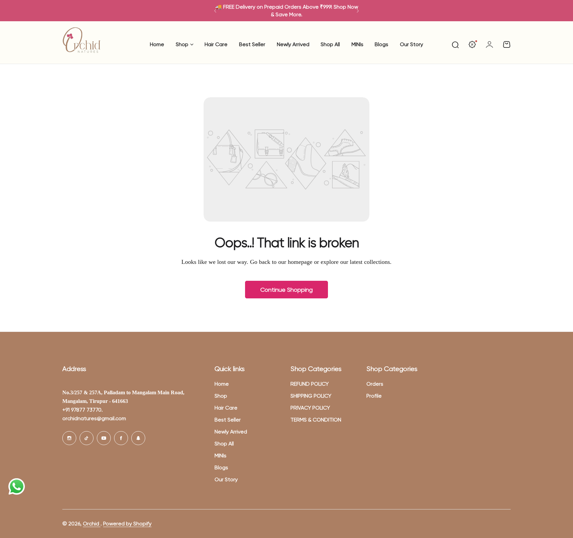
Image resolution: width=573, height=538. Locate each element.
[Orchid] (81, 44)
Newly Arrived (231, 431)
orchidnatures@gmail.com (94, 418)
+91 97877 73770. (82, 410)
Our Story (226, 479)
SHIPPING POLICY (310, 396)
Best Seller (228, 420)
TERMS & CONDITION (315, 420)
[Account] (489, 44)
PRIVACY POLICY (310, 408)
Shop (182, 44)
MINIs (220, 455)
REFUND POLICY (309, 384)
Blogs (221, 467)
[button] (215, 11)
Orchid (91, 523)
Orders (374, 384)
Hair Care (226, 408)
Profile (374, 396)
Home (222, 384)
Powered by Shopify (127, 523)
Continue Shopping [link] (286, 289)
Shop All (224, 443)
